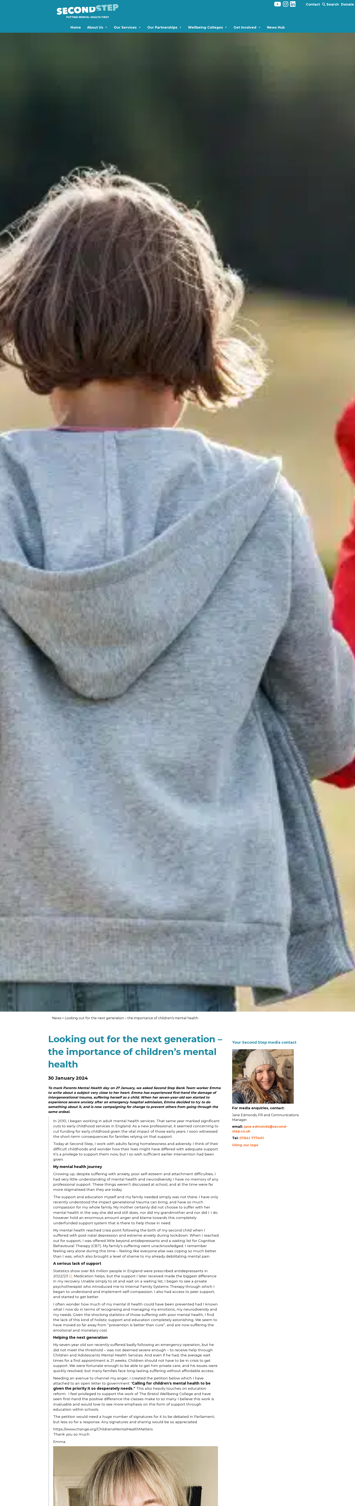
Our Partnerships (162, 27)
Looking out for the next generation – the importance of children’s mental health (131, 1018)
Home (75, 27)
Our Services (125, 27)
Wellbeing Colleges (205, 27)
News (57, 1018)
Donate (347, 4)
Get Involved (245, 27)
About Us (95, 27)
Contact (313, 4)
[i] (70, 1276)
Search (332, 4)
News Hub (276, 27)
